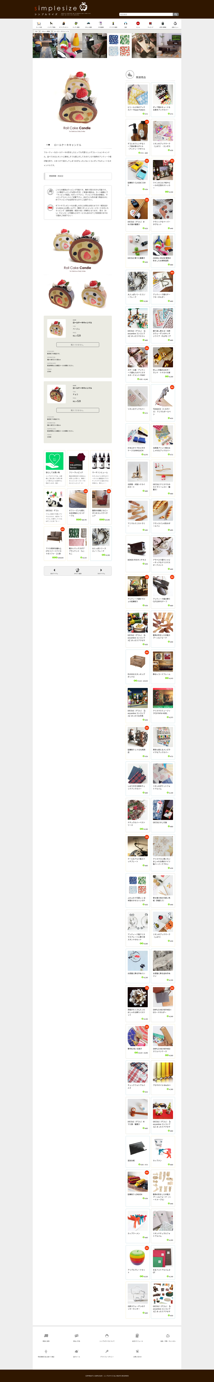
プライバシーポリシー (107, 1357)
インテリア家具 (51, 27)
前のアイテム (54, 573)
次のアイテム (101, 573)
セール (138, 27)
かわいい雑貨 (88, 27)
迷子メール (76, 1357)
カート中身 (39, 27)
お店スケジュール (137, 1341)
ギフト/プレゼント (63, 27)
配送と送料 (46, 1341)
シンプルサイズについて (107, 1341)
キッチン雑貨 (76, 27)
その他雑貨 (101, 27)
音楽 (125, 27)
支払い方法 (76, 1341)
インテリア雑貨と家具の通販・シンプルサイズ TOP (107, 9)
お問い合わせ (137, 1357)
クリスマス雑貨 (113, 27)
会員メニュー (175, 27)
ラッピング (150, 27)
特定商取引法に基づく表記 (46, 1357)
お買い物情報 (162, 27)
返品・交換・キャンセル (167, 1341)
